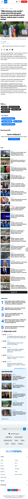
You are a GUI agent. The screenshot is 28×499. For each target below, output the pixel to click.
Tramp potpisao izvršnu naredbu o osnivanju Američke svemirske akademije (19, 224)
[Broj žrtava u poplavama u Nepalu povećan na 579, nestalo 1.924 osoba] (5, 231)
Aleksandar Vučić (8, 440)
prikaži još (14, 292)
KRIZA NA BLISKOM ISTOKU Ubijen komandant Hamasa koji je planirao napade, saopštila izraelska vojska (18, 208)
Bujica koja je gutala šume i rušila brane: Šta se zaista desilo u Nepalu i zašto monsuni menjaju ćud (19, 255)
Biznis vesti (9, 334)
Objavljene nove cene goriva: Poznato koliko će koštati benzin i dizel (15, 308)
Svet (7, 8)
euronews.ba (7, 371)
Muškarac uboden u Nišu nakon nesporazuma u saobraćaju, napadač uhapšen (16, 365)
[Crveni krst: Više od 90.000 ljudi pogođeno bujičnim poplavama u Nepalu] (5, 247)
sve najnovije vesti (19, 368)
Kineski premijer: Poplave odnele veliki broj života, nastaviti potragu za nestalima (18, 240)
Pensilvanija (5, 111)
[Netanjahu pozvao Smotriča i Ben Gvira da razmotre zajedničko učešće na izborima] (5, 271)
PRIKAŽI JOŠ (5, 419)
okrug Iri (4, 106)
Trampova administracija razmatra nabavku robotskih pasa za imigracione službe (18, 185)
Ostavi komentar (14, 139)
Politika (9, 347)
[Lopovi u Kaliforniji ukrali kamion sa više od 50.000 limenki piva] (5, 216)
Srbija (2, 460)
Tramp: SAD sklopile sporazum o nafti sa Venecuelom (19, 200)
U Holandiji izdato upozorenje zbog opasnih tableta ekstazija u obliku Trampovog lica (19, 169)
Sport (16, 465)
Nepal (16, 440)
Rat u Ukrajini (17, 121)
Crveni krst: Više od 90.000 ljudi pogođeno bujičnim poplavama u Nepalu (18, 248)
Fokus (12, 151)
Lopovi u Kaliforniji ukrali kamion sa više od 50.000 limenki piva (17, 216)
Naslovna (2, 8)
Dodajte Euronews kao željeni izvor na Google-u (15, 46)
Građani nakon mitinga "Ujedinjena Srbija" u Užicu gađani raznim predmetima (15, 351)
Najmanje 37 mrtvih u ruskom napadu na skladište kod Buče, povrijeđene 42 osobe (19, 413)
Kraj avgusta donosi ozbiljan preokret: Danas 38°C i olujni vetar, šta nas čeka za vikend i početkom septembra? (15, 302)
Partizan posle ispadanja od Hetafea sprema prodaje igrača (14, 327)
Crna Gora (3, 474)
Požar (7, 443)
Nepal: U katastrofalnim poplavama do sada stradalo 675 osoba (18, 404)
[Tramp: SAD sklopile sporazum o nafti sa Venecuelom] (5, 200)
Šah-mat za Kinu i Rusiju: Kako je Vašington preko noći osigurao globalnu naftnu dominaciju (18, 154)
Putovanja (17, 468)
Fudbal (22, 440)
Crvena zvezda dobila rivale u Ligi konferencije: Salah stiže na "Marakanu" (14, 315)
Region (8, 341)
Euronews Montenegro (8, 118)
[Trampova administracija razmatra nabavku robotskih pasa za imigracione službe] (5, 184)
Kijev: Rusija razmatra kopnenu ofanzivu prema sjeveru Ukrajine (19, 386)
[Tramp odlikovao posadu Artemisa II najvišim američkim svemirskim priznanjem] (5, 192)
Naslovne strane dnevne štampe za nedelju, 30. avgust (15, 357)
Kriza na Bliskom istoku (8, 124)
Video (16, 471)
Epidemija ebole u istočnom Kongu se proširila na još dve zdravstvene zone (18, 279)
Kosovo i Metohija (6, 121)
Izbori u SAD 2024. (14, 106)
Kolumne (2, 471)
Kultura (2, 465)
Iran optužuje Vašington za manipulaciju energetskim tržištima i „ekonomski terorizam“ (19, 395)
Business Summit (18, 474)
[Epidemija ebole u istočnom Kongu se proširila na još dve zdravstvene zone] (5, 278)
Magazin (2, 468)
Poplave (13, 443)
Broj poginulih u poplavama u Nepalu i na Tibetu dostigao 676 (18, 161)
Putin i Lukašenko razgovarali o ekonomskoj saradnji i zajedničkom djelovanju (19, 378)
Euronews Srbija (18, 437)
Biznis (16, 463)
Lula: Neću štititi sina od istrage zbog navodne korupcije (19, 262)
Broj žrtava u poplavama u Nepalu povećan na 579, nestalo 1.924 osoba (17, 232)
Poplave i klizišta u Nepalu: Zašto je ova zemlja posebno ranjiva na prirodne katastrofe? (19, 287)
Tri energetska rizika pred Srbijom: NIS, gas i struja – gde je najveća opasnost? (16, 337)
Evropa (14, 374)
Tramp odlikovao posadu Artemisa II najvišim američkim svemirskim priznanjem (18, 193)
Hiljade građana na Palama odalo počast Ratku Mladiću (15, 343)
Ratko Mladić (9, 437)
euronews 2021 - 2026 (14, 495)
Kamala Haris (5, 109)
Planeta (11, 8)
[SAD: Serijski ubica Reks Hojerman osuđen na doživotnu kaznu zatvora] (27, 249)
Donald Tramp (16, 109)
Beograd (20, 443)
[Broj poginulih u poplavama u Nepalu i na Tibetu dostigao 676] (5, 161)
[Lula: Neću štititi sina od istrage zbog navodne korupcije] (5, 263)
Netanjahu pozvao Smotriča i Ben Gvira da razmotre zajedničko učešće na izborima (19, 271)
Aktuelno (9, 355)
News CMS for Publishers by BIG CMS (14, 497)
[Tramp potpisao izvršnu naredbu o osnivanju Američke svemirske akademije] (5, 224)
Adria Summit (3, 477)
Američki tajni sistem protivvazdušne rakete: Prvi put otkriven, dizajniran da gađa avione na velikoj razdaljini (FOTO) (18, 177)
